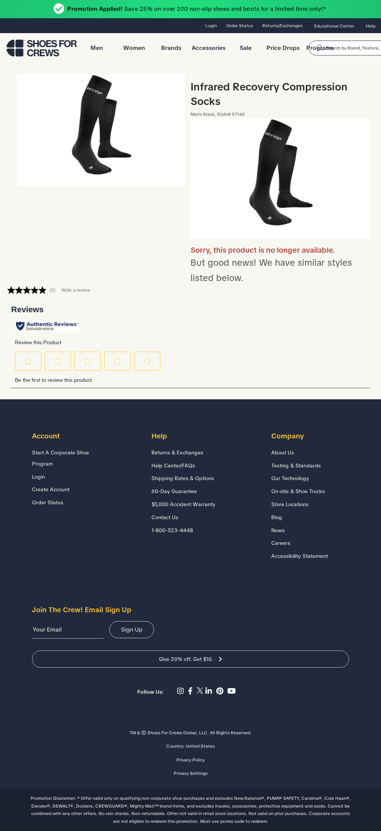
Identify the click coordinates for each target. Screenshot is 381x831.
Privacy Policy (190, 760)
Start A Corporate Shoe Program (60, 458)
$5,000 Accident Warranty (183, 504)
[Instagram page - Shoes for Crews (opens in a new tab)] (182, 691)
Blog (276, 517)
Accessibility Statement (299, 556)
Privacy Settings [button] (191, 773)
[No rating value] (28, 290)
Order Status (239, 26)
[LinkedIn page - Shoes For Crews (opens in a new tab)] (210, 691)
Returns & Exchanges (177, 452)
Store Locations (289, 504)
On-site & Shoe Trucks (298, 491)
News (278, 530)
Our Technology (290, 478)
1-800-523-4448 (172, 530)
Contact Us (164, 517)
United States (200, 746)
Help (370, 26)
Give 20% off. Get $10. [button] (186, 659)
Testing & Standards (296, 465)
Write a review (75, 290)
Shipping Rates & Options (182, 478)
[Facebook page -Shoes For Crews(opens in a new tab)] (192, 691)
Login (211, 26)
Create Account (51, 489)
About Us (282, 452)
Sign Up (132, 629)
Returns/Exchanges (282, 26)
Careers (280, 543)
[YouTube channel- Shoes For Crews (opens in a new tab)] (232, 691)
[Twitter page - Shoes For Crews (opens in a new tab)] (201, 691)
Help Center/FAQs (173, 465)
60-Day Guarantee (174, 491)
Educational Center (334, 26)
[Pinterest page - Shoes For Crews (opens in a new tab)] (221, 691)
